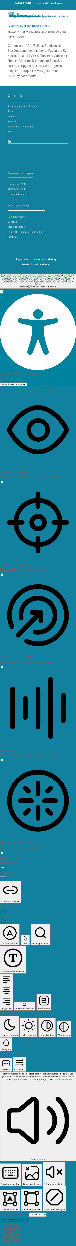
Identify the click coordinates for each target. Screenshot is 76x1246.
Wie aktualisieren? (63, 1079)
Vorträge (12, 221)
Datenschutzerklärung (44, 259)
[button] (1, 292)
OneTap (27, 379)
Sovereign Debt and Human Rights (28, 25)
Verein (11, 116)
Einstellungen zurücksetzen (14, 1219)
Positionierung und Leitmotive (24, 106)
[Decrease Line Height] (3, 922)
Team (11, 111)
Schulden (20, 36)
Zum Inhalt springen (14, 1214)
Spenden (12, 121)
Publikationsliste (17, 216)
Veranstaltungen (20, 173)
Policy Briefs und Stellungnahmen (26, 231)
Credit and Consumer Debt (47, 31)
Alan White (26, 31)
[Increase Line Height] (3, 911)
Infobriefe (13, 236)
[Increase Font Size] (3, 868)
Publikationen (18, 206)
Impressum (22, 259)
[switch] (2, 482)
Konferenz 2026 (17, 183)
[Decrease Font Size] (3, 878)
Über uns (15, 95)
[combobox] (38, 281)
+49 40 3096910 (23, 3)
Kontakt (12, 131)
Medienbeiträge (16, 226)
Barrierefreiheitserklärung (36, 264)
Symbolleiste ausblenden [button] (13, 384)
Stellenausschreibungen (21, 126)
